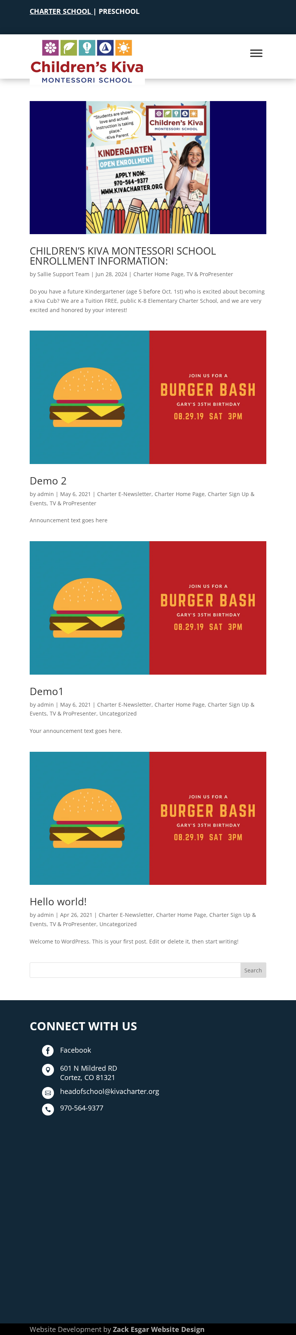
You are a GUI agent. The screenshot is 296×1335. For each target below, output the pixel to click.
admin (45, 494)
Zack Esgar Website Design (159, 1329)
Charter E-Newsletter (124, 494)
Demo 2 (48, 481)
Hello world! (58, 901)
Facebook (75, 1050)
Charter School (60, 11)
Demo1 (47, 691)
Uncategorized (118, 713)
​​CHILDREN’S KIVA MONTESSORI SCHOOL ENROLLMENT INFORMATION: (123, 256)
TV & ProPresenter (210, 274)
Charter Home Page (158, 274)
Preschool (119, 11)
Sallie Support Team (63, 274)
